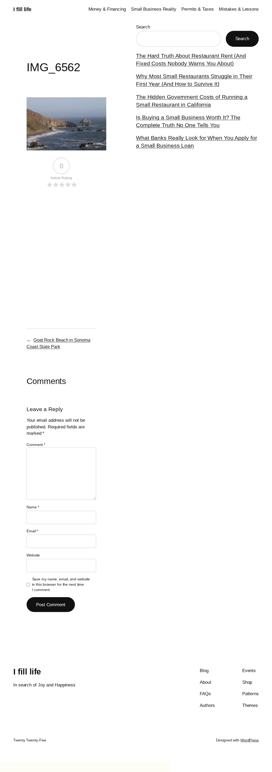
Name (33, 507)
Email (32, 531)
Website (33, 555)
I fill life (22, 9)
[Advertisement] (61, 234)
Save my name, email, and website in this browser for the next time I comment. (61, 584)
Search (143, 26)
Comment (36, 444)
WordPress (249, 740)
